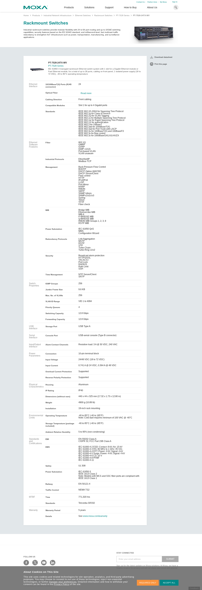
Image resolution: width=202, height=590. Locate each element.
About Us (152, 7)
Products (36, 15)
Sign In (174, 2)
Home (26, 15)
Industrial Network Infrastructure (57, 15)
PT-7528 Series (122, 15)
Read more (86, 93)
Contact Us (140, 2)
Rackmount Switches (103, 15)
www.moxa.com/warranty (95, 516)
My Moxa (163, 2)
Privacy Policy (61, 584)
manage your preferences (62, 582)
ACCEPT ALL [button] (169, 583)
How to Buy (130, 7)
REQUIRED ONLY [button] (147, 583)
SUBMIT (170, 559)
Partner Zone (152, 2)
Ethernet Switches (83, 15)
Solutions (89, 7)
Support (109, 7)
